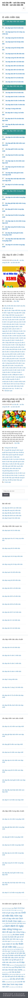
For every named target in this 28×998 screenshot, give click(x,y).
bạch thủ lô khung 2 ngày (8, 908)
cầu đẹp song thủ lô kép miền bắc (12, 564)
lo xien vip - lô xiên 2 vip (15, 388)
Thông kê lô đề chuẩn (10, 448)
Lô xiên (10, 464)
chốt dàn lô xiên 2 (17, 349)
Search (6, 494)
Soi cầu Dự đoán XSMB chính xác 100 (16, 974)
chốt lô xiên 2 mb (14, 356)
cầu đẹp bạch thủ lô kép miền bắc (12, 556)
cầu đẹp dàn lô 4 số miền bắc (15, 77)
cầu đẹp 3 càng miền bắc (13, 108)
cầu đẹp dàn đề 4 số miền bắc (15, 61)
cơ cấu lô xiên (18, 459)
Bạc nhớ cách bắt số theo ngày (9, 910)
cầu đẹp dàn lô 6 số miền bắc (15, 82)
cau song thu (11, 347)
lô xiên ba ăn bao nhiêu (16, 384)
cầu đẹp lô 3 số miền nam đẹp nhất (13, 800)
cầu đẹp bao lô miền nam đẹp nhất (12, 752)
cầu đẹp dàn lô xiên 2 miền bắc (15, 96)
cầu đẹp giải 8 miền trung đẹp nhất (12, 837)
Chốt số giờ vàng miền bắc (11, 913)
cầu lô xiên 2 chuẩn (13, 340)
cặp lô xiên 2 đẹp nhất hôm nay (13, 310)
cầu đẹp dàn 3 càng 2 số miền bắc (12, 687)
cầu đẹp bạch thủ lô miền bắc (11, 530)
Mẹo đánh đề (12, 965)
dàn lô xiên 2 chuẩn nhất (13, 381)
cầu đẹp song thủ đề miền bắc (15, 57)
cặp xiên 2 (19, 312)
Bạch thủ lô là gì (19, 908)
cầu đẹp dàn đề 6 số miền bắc (15, 65)
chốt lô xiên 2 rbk (17, 358)
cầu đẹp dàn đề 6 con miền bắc (11, 508)
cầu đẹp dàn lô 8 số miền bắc (15, 92)
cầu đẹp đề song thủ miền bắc (11, 510)
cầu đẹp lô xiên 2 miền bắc (13, 256)
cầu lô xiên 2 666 (10, 331)
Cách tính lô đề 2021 (11, 923)
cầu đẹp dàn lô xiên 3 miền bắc (15, 100)
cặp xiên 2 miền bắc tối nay (15, 317)
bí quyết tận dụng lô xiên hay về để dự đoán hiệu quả (13, 452)
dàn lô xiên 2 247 (8, 372)
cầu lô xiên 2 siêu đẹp (14, 345)
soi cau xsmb (16, 970)
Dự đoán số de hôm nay (16, 941)
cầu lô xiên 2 (8, 329)
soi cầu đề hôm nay (10, 981)
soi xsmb (17, 981)
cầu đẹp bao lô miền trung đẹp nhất (13, 845)
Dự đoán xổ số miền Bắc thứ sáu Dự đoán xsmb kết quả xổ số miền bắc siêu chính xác (14, 955)
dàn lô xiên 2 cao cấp (14, 377)
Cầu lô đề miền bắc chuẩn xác (13, 306)
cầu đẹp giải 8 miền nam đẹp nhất (12, 744)
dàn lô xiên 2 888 (10, 374)
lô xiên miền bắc (14, 386)
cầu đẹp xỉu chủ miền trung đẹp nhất (13, 819)
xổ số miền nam (18, 987)
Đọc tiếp (16, 301)
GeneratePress (21, 995)
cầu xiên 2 (19, 347)
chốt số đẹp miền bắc (10, 918)
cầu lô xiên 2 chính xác (12, 335)
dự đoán (4, 937)
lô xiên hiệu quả (17, 464)
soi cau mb (6, 970)
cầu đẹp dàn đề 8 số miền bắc (15, 69)
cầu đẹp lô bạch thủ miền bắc (11, 518)
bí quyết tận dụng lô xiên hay (13, 450)
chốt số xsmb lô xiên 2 (11, 370)
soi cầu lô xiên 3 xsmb (15, 475)
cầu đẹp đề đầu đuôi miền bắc (11, 513)
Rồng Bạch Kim (19, 967)
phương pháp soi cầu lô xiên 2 (14, 473)
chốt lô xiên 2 (13, 354)
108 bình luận (8, 390)
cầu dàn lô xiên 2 (14, 319)
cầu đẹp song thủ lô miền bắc (15, 38)
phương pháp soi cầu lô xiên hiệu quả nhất (13, 400)
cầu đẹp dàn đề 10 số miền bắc (15, 73)
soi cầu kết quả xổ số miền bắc (13, 976)
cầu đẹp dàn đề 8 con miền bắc (11, 515)
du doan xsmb (18, 934)
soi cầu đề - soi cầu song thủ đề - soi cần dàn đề (13, 3)
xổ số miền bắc (12, 987)
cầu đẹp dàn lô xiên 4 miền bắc (15, 104)
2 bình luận (7, 482)
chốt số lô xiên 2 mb (11, 365)
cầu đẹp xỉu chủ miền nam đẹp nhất (13, 726)
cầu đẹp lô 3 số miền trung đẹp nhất (13, 892)
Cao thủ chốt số (20, 910)
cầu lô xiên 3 (10, 459)
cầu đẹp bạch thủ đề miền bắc (15, 53)
